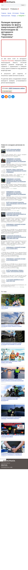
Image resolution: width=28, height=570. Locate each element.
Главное (3, 13)
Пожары (13, 15)
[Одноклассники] (6, 96)
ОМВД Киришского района (17, 88)
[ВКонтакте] (2, 96)
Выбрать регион (4, 465)
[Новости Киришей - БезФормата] (8, 1)
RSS (11, 467)
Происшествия (5, 15)
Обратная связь (4, 464)
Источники (15, 13)
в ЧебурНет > (21, 15)
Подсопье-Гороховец (8, 60)
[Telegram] (9, 96)
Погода (22, 13)
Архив (9, 13)
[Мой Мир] (13, 96)
